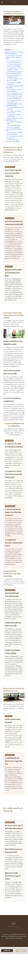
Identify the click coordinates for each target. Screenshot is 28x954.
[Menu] (2, 2)
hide (12, 49)
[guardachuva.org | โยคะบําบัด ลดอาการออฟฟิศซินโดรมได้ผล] (14, 2)
